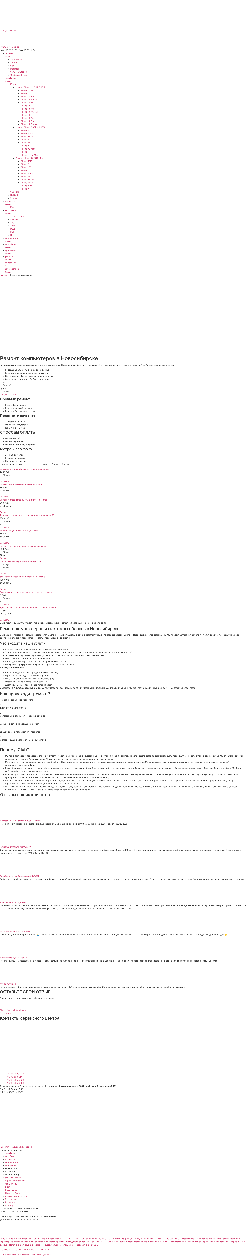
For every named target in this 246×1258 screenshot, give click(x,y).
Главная (4, 275)
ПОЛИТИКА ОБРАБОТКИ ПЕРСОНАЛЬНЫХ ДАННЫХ (26, 1254)
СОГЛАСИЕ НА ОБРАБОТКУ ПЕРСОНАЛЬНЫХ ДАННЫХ (28, 1249)
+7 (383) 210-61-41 (9, 47)
